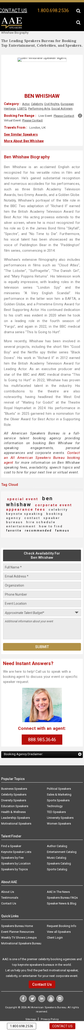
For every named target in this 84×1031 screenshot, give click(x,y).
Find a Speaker (11, 831)
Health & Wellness (13, 797)
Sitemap (31, 1003)
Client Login (55, 922)
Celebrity (36, 104)
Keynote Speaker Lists (16, 837)
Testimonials (9, 882)
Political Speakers (59, 773)
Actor (25, 104)
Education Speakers (14, 791)
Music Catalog (56, 842)
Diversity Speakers (13, 785)
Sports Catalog (57, 854)
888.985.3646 (42, 724)
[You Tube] (50, 986)
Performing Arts (39, 108)
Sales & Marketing (59, 779)
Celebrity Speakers (13, 779)
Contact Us (8, 888)
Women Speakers (59, 808)
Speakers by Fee (12, 842)
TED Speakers (56, 797)
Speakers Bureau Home (17, 911)
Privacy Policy (49, 1003)
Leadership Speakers (15, 802)
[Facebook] (23, 986)
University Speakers (60, 802)
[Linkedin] (41, 986)
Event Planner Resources (17, 916)
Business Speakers (14, 773)
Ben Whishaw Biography (27, 155)
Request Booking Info (61, 911)
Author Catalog (57, 831)
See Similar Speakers (21, 134)
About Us (7, 876)
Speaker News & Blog (61, 888)
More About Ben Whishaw (24, 140)
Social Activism (62, 108)
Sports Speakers (58, 785)
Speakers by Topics (14, 854)
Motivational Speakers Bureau (21, 928)
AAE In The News (58, 876)
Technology (55, 791)
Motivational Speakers (16, 808)
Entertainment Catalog (62, 837)
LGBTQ (22, 108)
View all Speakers (59, 916)
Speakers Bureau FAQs (62, 882)
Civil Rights (51, 104)
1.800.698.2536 (53, 10)
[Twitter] (32, 986)
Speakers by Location (16, 848)
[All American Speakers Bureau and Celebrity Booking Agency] (11, 27)
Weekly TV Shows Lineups (19, 922)
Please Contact (64, 115)
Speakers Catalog (59, 848)
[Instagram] (59, 986)
